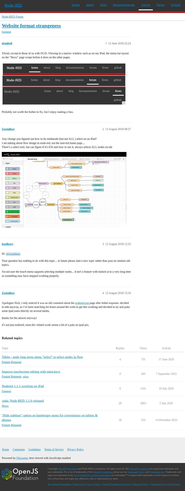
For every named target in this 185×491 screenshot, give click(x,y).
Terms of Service (54, 449)
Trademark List (157, 472)
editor (26, 376)
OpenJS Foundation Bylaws (116, 484)
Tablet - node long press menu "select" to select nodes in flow (42, 357)
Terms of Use (79, 484)
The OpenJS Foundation (59, 484)
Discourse (22, 458)
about (90, 5)
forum (145, 5)
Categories (19, 449)
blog (103, 5)
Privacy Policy (75, 449)
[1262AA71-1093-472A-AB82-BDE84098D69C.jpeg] (64, 190)
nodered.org (82, 302)
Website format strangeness (31, 25)
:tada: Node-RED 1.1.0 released (23, 401)
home (76, 5)
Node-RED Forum (12, 16)
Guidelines (34, 449)
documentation (124, 5)
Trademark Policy (136, 472)
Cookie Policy (174, 484)
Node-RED (13, 5)
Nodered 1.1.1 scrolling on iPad (23, 386)
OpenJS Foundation (68, 468)
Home (5, 449)
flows (160, 5)
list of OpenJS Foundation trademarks (92, 475)
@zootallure (13, 253)
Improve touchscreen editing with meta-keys (31, 371)
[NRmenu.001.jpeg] (64, 84)
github (175, 5)
